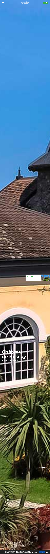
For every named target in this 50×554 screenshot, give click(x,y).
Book (45, 2)
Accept (41, 552)
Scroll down (42, 467)
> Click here (29, 279)
